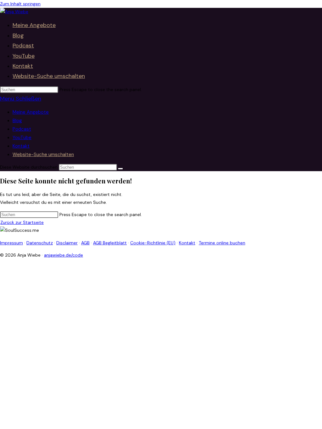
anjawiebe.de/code (63, 255)
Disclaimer (67, 243)
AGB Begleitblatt (110, 243)
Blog (17, 120)
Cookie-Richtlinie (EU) (152, 243)
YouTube (22, 137)
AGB (85, 243)
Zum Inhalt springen (20, 4)
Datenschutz (39, 243)
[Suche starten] (120, 168)
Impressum (11, 243)
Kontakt (21, 146)
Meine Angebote (31, 112)
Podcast (22, 129)
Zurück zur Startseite (22, 222)
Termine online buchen (222, 243)
